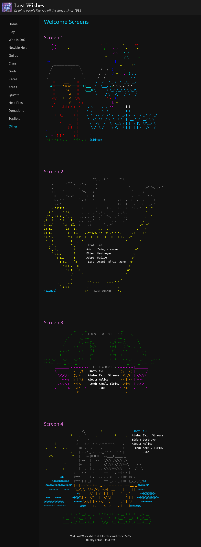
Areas (13, 87)
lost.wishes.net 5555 (119, 536)
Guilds (13, 55)
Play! (12, 32)
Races (13, 79)
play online (96, 540)
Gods (12, 71)
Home (13, 24)
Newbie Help (18, 47)
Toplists (14, 118)
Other (13, 126)
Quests (14, 95)
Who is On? (17, 40)
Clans (13, 63)
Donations (16, 110)
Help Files (16, 103)
